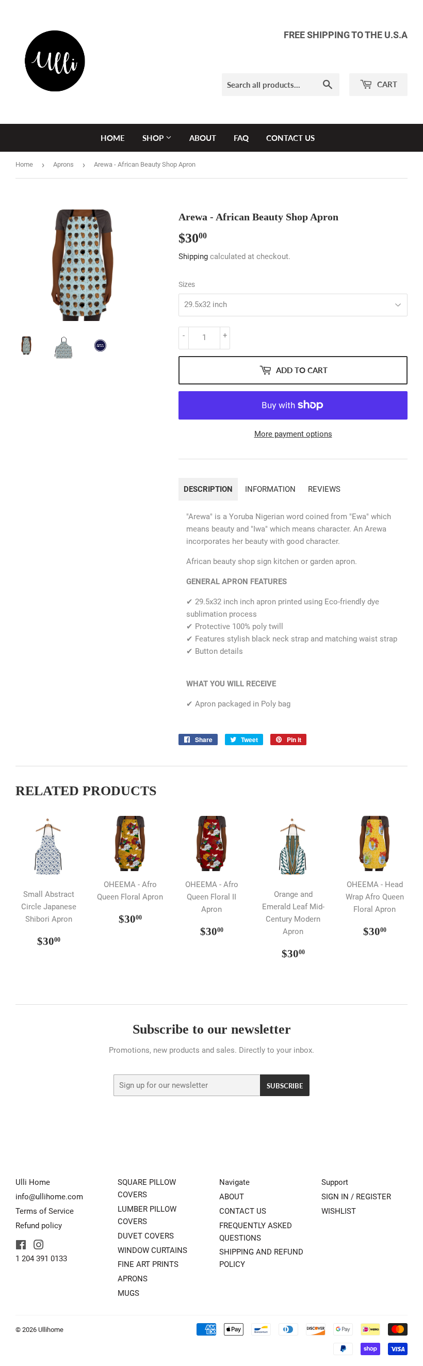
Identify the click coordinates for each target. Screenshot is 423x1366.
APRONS (133, 1278)
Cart (386, 84)
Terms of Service (44, 1211)
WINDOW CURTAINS (152, 1250)
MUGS (128, 1293)
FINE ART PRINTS (148, 1264)
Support (334, 1182)
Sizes (186, 284)
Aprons (63, 164)
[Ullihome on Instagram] (39, 1246)
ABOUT (202, 137)
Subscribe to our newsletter (212, 1029)
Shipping (193, 256)
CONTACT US (290, 137)
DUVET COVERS (146, 1236)
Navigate (234, 1182)
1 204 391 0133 (41, 1258)
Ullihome (50, 1329)
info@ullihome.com (49, 1196)
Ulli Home (32, 1182)
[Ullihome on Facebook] (20, 1246)
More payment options (293, 434)
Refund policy (38, 1225)
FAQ (241, 137)
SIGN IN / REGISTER (356, 1196)
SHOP (154, 137)
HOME (113, 137)
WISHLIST (338, 1211)
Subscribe (285, 1086)
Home (24, 164)
